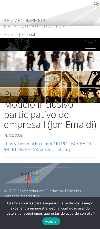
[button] (96, 5)
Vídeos (43, 77)
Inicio (7, 77)
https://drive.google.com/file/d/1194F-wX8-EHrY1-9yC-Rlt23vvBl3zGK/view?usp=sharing (48, 146)
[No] (93, 212)
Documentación (25, 77)
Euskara (11, 34)
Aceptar (51, 221)
